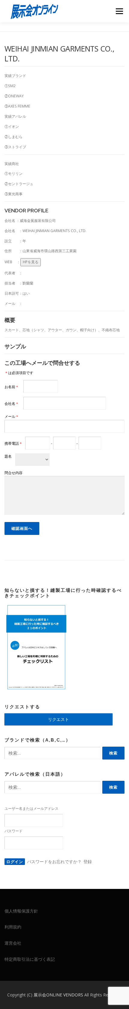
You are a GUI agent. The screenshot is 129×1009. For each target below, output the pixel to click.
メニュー (119, 11)
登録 (87, 861)
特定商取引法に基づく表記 (29, 959)
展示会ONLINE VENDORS (59, 995)
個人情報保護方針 (21, 911)
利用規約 (12, 927)
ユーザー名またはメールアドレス (31, 808)
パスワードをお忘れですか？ (54, 861)
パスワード (13, 830)
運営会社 (12, 943)
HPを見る (30, 261)
